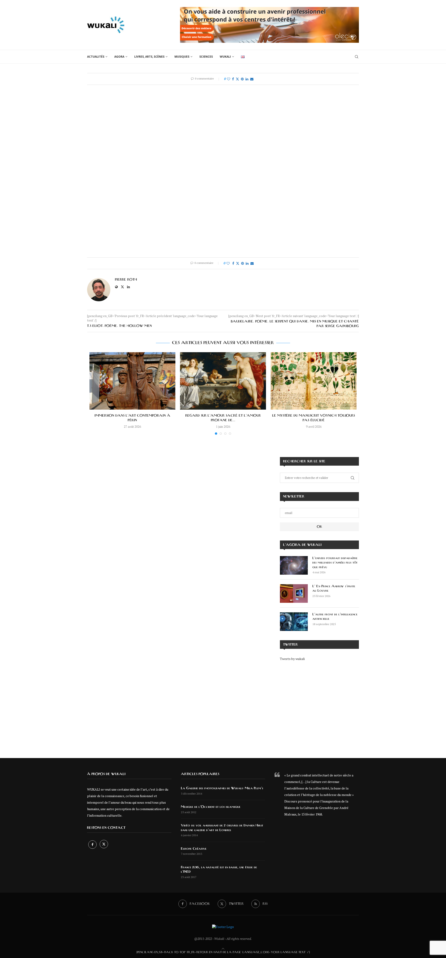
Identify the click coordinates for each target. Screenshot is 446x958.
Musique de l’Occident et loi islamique (210, 807)
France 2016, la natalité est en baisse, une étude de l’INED (219, 870)
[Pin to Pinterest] (242, 79)
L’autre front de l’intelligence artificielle (334, 617)
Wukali (225, 57)
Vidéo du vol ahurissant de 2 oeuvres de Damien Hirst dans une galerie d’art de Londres (222, 828)
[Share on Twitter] (237, 79)
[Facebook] (92, 844)
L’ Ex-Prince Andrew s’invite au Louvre (333, 589)
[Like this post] (228, 79)
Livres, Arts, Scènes (149, 57)
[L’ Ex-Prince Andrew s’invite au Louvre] (294, 593)
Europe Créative (194, 848)
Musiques (181, 57)
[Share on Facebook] (233, 79)
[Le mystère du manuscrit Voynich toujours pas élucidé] (314, 381)
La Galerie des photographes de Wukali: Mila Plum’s (222, 788)
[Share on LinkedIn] (247, 79)
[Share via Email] (251, 79)
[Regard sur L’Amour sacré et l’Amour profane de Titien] (223, 381)
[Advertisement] (319, 706)
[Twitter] (103, 844)
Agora (119, 57)
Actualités (95, 57)
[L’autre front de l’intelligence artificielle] (294, 621)
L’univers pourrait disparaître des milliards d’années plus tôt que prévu (334, 563)
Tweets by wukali (292, 658)
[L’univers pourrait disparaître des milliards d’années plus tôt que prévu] (294, 565)
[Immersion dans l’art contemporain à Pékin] (132, 381)
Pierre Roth (126, 279)
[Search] (356, 56)
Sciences (206, 57)
